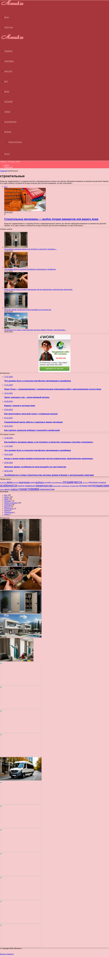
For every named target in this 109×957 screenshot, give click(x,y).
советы (14, 489)
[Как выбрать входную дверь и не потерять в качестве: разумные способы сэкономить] (16, 247)
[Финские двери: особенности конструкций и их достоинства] (16, 308)
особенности (8, 485)
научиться (85, 482)
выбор (32, 482)
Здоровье (9, 61)
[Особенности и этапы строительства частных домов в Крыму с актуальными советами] (16, 328)
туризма (33, 489)
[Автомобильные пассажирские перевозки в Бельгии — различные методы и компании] (21, 780)
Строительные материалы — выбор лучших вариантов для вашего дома (51, 219)
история (48, 482)
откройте (20, 486)
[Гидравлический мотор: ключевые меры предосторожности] (21, 804)
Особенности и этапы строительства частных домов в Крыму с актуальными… (35, 330)
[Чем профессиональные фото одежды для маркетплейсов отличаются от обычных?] (21, 827)
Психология (10, 122)
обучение (93, 482)
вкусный (16, 482)
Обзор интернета (15, 142)
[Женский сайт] (11, 5)
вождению (24, 482)
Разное (7, 132)
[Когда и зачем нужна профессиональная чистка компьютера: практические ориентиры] (16, 287)
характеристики (46, 489)
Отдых (7, 112)
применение (65, 486)
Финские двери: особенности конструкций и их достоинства (27, 310)
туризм (22, 488)
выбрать (39, 482)
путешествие (74, 486)
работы (2, 489)
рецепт (7, 489)
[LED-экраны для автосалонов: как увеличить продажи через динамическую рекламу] (21, 946)
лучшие (68, 482)
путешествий (85, 486)
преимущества (44, 485)
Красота (8, 71)
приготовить (57, 486)
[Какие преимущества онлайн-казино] (21, 685)
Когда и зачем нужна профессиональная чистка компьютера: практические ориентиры (38, 289)
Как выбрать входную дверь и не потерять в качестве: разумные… (30, 249)
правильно (30, 486)
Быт (6, 81)
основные (102, 482)
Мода (6, 91)
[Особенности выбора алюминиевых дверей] (21, 756)
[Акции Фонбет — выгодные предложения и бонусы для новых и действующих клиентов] (21, 899)
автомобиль (3, 482)
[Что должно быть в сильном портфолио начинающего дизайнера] (16, 267)
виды (10, 482)
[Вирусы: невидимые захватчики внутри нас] (21, 923)
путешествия (100, 485)
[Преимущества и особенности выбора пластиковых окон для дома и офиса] (21, 732)
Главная (3, 171)
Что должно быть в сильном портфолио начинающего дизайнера (30, 269)
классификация (56, 482)
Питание (8, 102)
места (78, 482)
